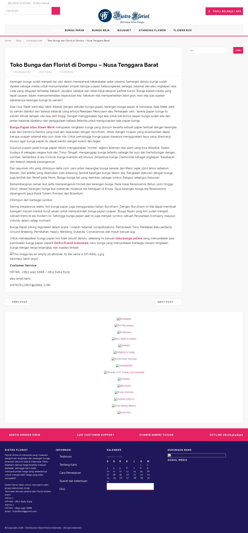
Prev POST (19, 302)
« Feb (113, 486)
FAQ (62, 489)
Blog (18, 40)
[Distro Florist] (124, 16)
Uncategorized (34, 40)
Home (8, 40)
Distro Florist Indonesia (71, 243)
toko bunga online (128, 238)
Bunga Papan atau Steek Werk (32, 127)
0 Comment (66, 72)
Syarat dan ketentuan (73, 481)
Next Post (167, 302)
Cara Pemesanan (70, 472)
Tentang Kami (68, 464)
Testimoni (65, 456)
